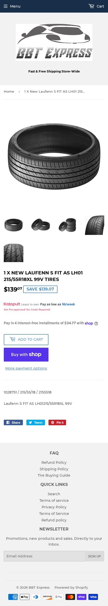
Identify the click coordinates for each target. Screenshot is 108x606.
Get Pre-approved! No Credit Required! (27, 309)
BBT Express (39, 587)
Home (9, 91)
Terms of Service (54, 513)
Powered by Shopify (71, 587)
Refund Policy (54, 462)
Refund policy (54, 520)
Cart (100, 6)
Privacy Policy (54, 507)
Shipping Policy (54, 469)
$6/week (68, 304)
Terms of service (54, 500)
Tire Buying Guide (54, 475)
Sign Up (94, 556)
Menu (15, 6)
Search (54, 494)
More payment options (26, 368)
